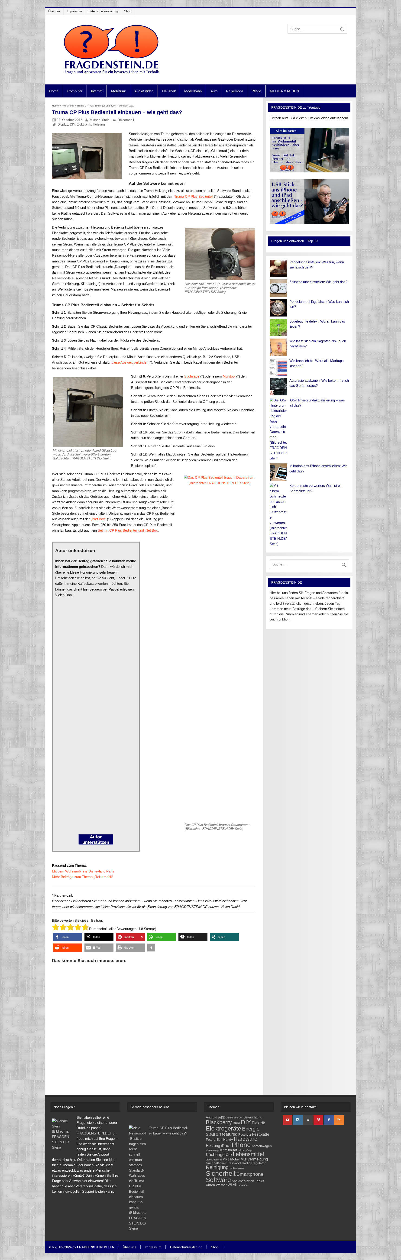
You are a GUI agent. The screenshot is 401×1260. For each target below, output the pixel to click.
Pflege (256, 91)
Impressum (74, 11)
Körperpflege (245, 1150)
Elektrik (258, 1123)
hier (84, 1181)
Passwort (234, 1163)
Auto (213, 91)
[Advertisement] (153, 1022)
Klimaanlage (212, 1150)
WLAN (233, 1185)
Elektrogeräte (223, 1128)
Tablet (259, 1181)
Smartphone (250, 1174)
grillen (217, 1139)
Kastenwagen (262, 1146)
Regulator (258, 1163)
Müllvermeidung (254, 1159)
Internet (96, 91)
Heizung (99, 124)
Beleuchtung (252, 1117)
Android (211, 1117)
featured (229, 1134)
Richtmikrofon (237, 1168)
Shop (127, 11)
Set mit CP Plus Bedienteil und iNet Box (128, 530)
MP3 (226, 1159)
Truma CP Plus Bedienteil (193, 196)
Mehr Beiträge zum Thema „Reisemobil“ (82, 877)
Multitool (229, 376)
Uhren (210, 1185)
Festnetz (244, 1134)
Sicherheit (221, 1173)
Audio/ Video (143, 91)
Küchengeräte (219, 1154)
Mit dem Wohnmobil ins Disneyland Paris (83, 871)
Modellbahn (193, 91)
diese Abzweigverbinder (130, 362)
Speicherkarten (243, 1181)
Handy (228, 1139)
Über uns (54, 11)
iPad (225, 1145)
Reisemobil (234, 91)
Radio (246, 1163)
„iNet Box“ (98, 519)
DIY (72, 124)
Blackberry (219, 1122)
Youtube (243, 1185)
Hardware (245, 1139)
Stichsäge (191, 376)
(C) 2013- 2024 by (81, 1247)
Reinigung (217, 1167)
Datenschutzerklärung (103, 11)
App (222, 1117)
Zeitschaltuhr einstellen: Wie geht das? (318, 282)
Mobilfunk (118, 91)
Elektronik (84, 124)
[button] (67, 937)
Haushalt (169, 91)
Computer (74, 91)
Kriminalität (228, 1150)
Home (53, 91)
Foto (209, 1139)
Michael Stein (100, 120)
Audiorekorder (234, 1117)
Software (218, 1179)
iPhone (240, 1144)
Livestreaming (214, 1159)
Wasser (221, 1185)
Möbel (234, 1159)
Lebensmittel (248, 1154)
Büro (236, 1123)
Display (63, 124)
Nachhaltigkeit (216, 1163)
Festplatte (260, 1134)
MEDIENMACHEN (284, 91)
